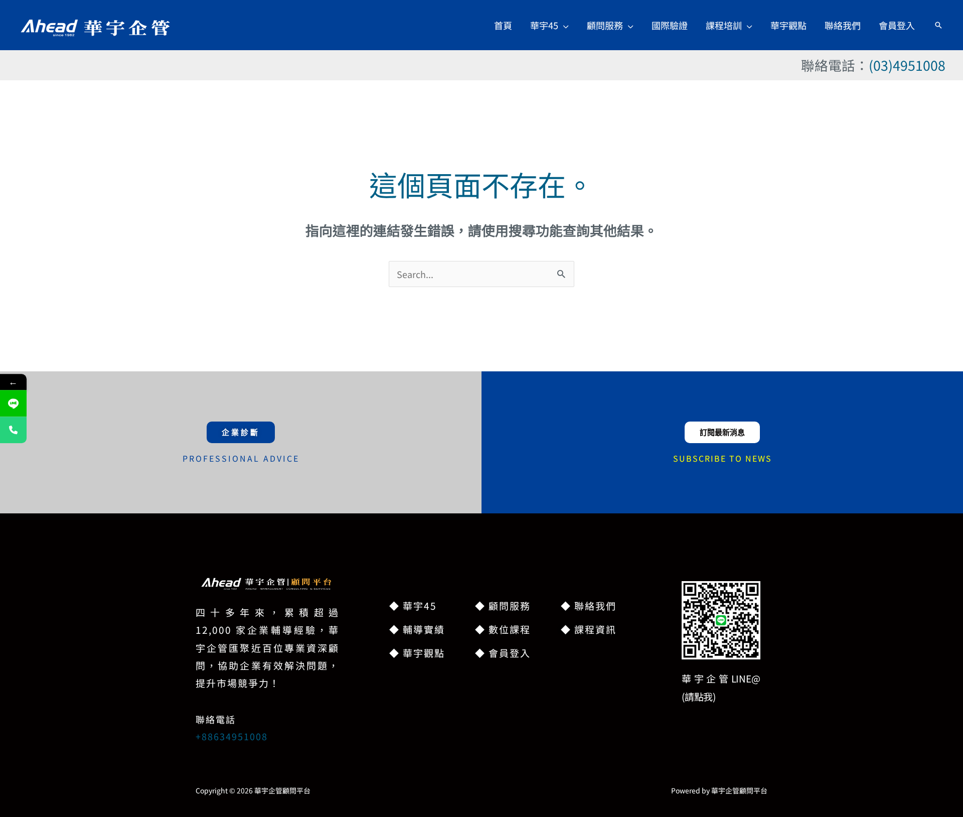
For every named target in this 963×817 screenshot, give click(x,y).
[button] (563, 25)
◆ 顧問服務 (503, 605)
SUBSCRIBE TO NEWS (722, 458)
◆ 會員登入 (503, 652)
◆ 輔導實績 (417, 629)
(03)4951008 (907, 65)
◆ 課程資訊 (588, 629)
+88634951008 (232, 736)
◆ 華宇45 (413, 605)
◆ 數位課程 (503, 629)
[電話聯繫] (13, 430)
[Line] (13, 403)
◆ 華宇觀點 (417, 652)
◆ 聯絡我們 (588, 605)
